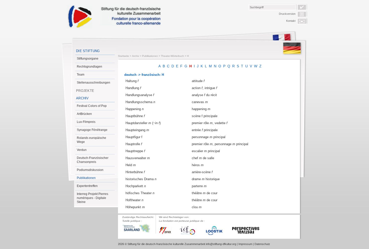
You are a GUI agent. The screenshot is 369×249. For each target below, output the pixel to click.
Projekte (85, 91)
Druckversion (287, 13)
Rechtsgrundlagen (89, 66)
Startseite (123, 56)
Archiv (82, 98)
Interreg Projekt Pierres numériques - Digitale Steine (92, 198)
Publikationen (86, 178)
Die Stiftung (88, 51)
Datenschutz (262, 243)
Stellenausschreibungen (93, 82)
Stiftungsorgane (87, 58)
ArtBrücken (84, 114)
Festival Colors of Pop (92, 106)
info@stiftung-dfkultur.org (221, 243)
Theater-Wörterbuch (172, 56)
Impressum (245, 243)
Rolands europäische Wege (91, 140)
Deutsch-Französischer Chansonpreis (92, 160)
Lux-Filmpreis (86, 122)
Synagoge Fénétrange (92, 130)
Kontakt (290, 20)
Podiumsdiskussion (90, 170)
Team (80, 74)
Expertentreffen (87, 186)
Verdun (82, 150)
